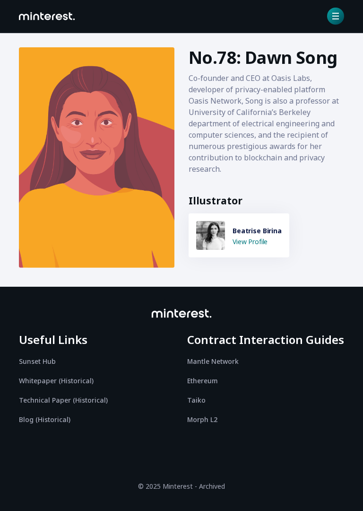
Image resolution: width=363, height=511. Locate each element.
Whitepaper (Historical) (56, 380)
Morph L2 (202, 419)
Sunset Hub (37, 361)
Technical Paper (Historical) (63, 400)
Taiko (196, 400)
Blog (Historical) (44, 419)
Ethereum (202, 380)
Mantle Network (213, 361)
